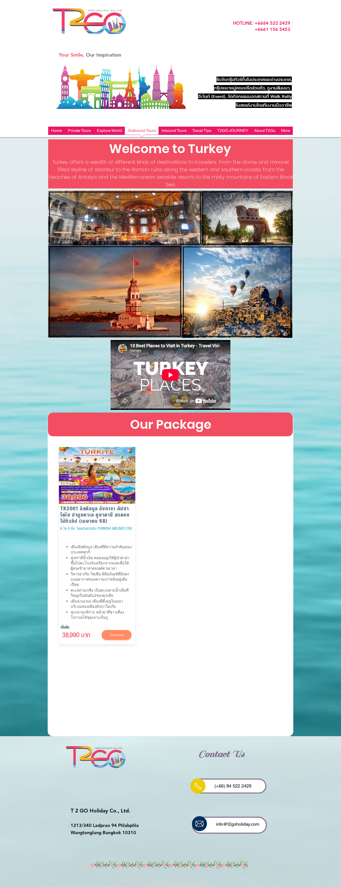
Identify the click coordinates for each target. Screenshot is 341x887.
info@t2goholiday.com (237, 824)
